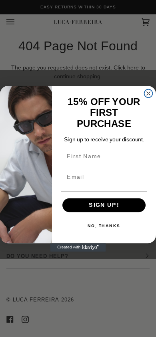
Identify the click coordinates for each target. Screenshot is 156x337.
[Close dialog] (148, 93)
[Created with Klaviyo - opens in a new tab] (78, 247)
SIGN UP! (104, 205)
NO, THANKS (104, 225)
